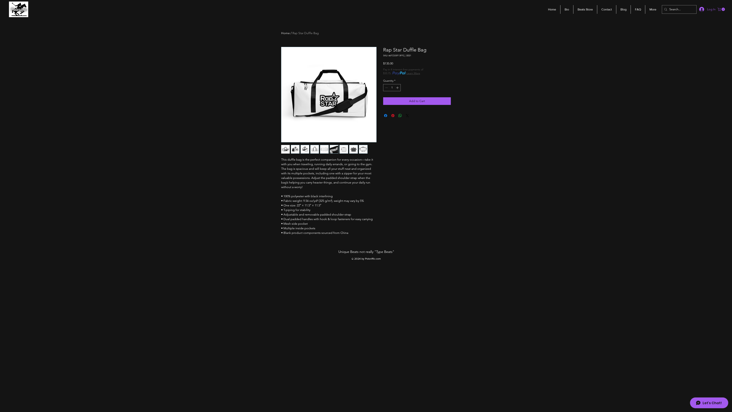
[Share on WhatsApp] (400, 115)
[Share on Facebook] (385, 115)
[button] (722, 9)
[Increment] (397, 87)
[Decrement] (386, 87)
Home (285, 33)
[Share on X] (407, 115)
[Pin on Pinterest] (393, 115)
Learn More (413, 73)
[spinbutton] (391, 87)
